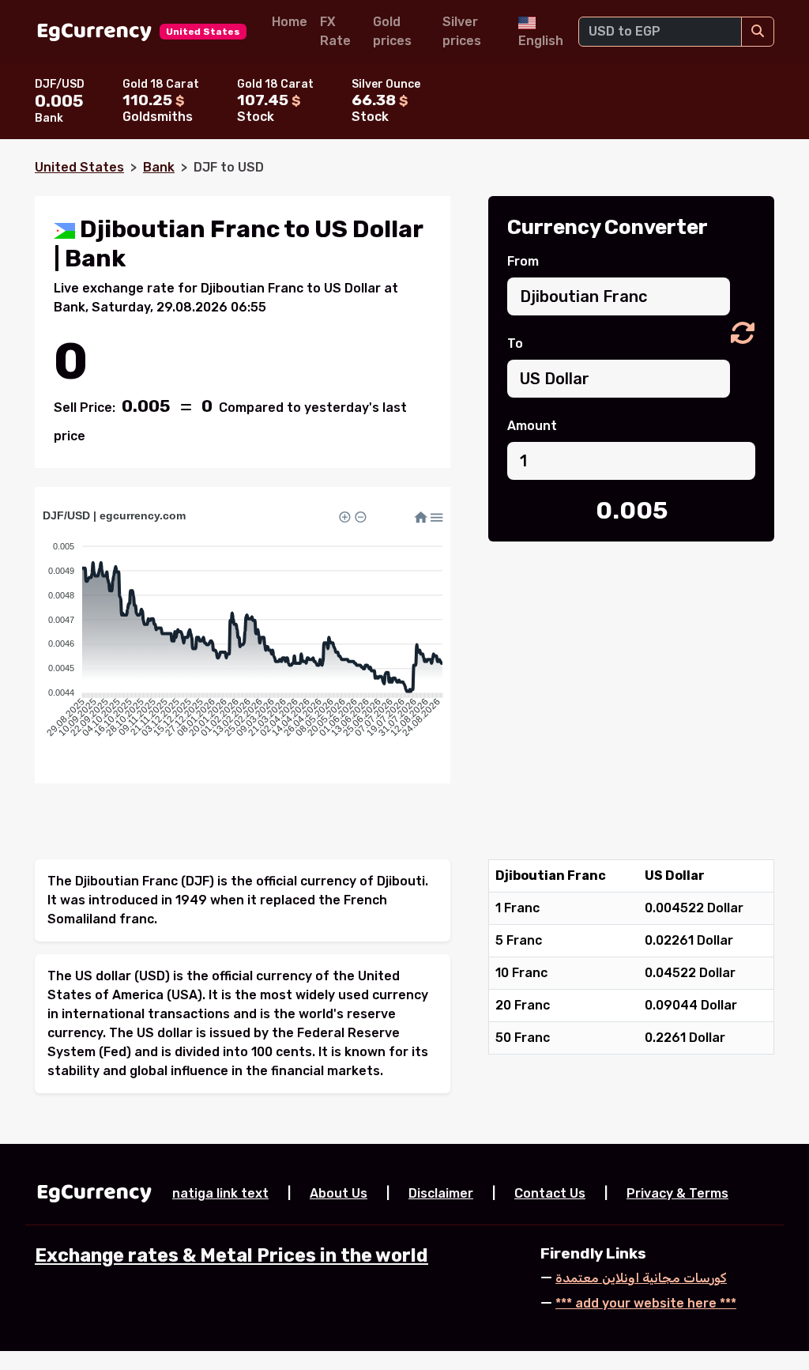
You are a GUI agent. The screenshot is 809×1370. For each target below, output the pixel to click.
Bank (159, 167)
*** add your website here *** (645, 1303)
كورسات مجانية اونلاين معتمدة (641, 1277)
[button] (742, 334)
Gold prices (392, 31)
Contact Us (549, 1193)
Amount (532, 425)
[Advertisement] (631, 671)
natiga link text (220, 1193)
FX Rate (335, 31)
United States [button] (203, 31)
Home (289, 21)
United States (79, 167)
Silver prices (461, 31)
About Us (338, 1193)
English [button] (540, 40)
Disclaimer (440, 1193)
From (523, 261)
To (515, 343)
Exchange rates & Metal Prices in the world (231, 1255)
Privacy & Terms (677, 1193)
